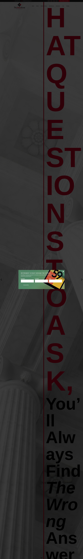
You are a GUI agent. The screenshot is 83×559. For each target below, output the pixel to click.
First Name (23, 278)
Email (50, 278)
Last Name (37, 278)
